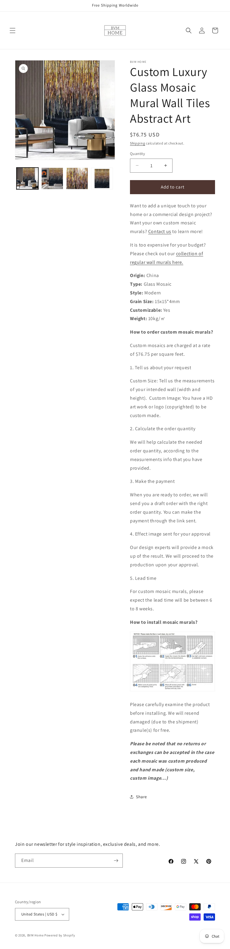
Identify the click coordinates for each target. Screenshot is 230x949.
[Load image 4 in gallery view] (102, 178)
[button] (12, 30)
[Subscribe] (115, 861)
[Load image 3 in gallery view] (77, 178)
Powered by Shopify (59, 935)
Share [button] (141, 796)
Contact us (159, 231)
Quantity (137, 153)
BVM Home (35, 935)
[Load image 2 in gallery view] (52, 178)
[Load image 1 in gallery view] (27, 178)
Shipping (137, 143)
